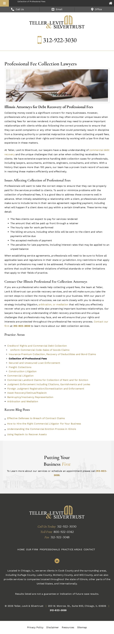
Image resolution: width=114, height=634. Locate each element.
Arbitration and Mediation (22, 401)
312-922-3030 (60, 40)
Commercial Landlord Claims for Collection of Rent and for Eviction (47, 380)
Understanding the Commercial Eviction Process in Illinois (41, 429)
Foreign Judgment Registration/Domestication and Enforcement (45, 388)
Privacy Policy (35, 627)
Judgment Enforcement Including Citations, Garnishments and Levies (48, 384)
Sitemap (82, 627)
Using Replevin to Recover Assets (27, 434)
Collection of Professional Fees (28, 358)
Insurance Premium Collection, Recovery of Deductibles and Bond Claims (52, 354)
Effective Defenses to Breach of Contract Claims (36, 418)
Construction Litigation (23, 371)
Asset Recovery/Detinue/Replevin (27, 392)
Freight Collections (20, 367)
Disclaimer (52, 627)
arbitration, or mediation (53, 304)
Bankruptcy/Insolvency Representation (30, 397)
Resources (68, 627)
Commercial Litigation (20, 375)
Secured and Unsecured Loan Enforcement (34, 362)
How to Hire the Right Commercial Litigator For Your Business (44, 423)
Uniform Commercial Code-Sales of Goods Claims (39, 349)
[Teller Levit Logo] (57, 512)
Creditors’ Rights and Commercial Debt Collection (37, 345)
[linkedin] (57, 560)
